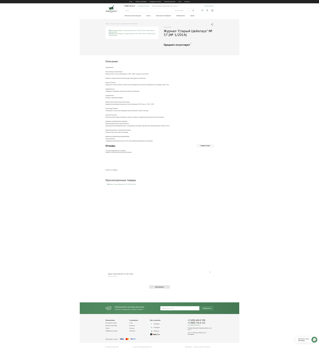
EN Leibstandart (209, 6)
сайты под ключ (198, 347)
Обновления (180, 15)
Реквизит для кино (169, 1)
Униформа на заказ (155, 1)
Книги (149, 15)
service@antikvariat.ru (143, 6)
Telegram (156, 331)
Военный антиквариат (163, 15)
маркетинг (207, 347)
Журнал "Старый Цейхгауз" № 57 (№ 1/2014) (120, 274)
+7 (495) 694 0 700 (196, 320)
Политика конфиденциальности (142, 347)
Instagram (157, 327)
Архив (192, 15)
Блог (180, 1)
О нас (130, 1)
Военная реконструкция (133, 15)
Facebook (156, 324)
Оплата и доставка (141, 1)
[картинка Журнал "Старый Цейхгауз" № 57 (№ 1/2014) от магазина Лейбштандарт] (159, 226)
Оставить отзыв (205, 145)
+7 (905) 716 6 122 (196, 322)
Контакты (187, 1)
